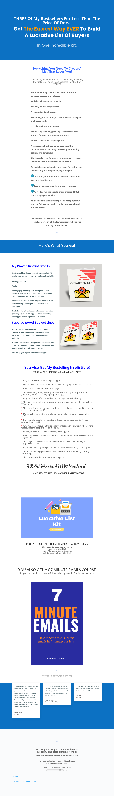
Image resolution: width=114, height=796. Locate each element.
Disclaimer (35, 781)
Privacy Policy (16, 781)
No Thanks (15, 776)
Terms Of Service (25, 781)
